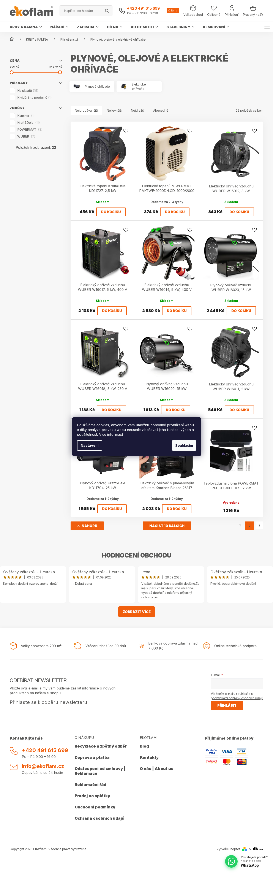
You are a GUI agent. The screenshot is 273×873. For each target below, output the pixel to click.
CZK (171, 11)
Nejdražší (137, 110)
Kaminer (25, 116)
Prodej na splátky (92, 796)
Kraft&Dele (28, 122)
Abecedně (160, 110)
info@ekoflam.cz (43, 766)
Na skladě (27, 91)
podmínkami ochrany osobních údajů (237, 698)
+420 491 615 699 (143, 8)
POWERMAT (29, 129)
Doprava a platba (92, 757)
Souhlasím (184, 445)
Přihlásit (227, 705)
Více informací (111, 434)
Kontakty (149, 757)
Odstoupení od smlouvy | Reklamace (100, 771)
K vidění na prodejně (33, 97)
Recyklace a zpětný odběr (101, 746)
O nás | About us (156, 768)
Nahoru (89, 526)
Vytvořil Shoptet (228, 849)
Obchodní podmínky (95, 807)
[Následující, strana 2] (249, 525)
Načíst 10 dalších (167, 526)
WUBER (25, 136)
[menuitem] (26, 27)
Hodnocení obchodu (136, 555)
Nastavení (89, 445)
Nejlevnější (114, 110)
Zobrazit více (137, 612)
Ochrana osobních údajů (100, 818)
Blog (144, 746)
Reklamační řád (90, 784)
